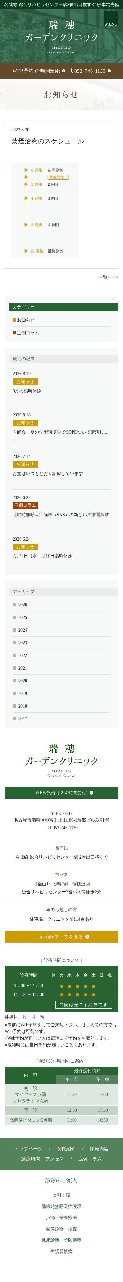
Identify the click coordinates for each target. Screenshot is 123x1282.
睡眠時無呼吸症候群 (61, 1206)
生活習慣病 (61, 1251)
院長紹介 (66, 1148)
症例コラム (28, 332)
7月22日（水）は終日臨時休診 (42, 555)
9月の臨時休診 (27, 391)
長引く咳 (61, 1195)
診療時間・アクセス (42, 1158)
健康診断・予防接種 (61, 1240)
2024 (22, 630)
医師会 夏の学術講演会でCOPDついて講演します (60, 436)
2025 (22, 617)
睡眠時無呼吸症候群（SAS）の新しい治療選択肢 (61, 514)
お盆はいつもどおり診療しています (48, 473)
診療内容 (99, 1148)
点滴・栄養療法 (61, 1217)
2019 (22, 693)
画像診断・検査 (61, 1229)
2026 (22, 605)
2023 (22, 643)
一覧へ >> (108, 277)
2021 (22, 668)
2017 (22, 718)
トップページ (28, 1148)
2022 (22, 655)
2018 (22, 706)
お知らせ (26, 320)
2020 (22, 681)
